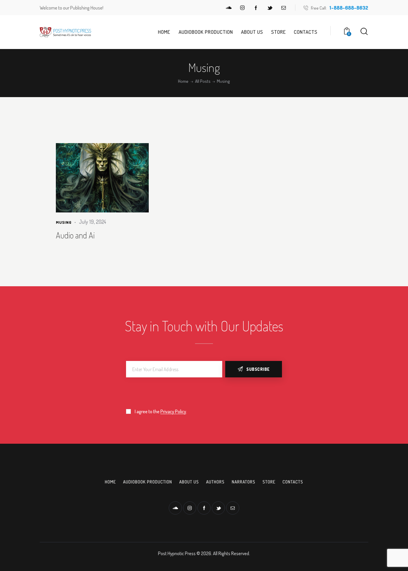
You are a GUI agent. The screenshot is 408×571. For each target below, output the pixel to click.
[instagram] (242, 7)
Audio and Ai (75, 235)
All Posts (203, 81)
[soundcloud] (228, 7)
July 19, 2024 (92, 221)
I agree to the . (161, 411)
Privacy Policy (173, 411)
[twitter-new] (269, 7)
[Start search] (364, 31)
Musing (64, 222)
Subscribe (258, 369)
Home (183, 81)
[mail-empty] (283, 7)
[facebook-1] (256, 7)
